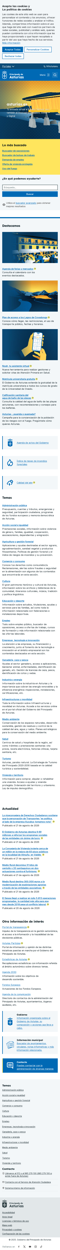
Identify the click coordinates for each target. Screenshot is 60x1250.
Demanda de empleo (13, 159)
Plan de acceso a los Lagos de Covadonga (24, 317)
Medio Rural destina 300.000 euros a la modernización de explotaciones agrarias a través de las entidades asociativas (24, 884)
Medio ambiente (10, 719)
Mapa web (7, 1225)
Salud (5, 739)
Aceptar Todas (14, 49)
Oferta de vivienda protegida (17, 164)
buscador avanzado (26, 203)
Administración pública (14, 505)
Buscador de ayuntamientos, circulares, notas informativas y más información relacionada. (35, 1046)
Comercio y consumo (13, 561)
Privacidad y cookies (12, 1229)
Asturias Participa (12, 943)
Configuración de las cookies (16, 1234)
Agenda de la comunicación (16, 994)
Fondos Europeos (11, 984)
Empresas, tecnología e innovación (21, 640)
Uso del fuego (9, 168)
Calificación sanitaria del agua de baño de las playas (16, 396)
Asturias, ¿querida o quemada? (19, 414)
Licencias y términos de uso (15, 1221)
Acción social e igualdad (15, 525)
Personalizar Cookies (38, 49)
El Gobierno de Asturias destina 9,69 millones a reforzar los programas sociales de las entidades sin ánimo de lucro (24, 835)
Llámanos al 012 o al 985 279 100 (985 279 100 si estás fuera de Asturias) (28, 1174)
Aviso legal (7, 1217)
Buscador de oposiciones (15, 150)
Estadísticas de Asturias (16, 959)
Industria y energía (12, 679)
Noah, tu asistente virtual (15, 366)
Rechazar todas (14, 56)
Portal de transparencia (15, 927)
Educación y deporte (13, 600)
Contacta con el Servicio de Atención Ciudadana (28, 1182)
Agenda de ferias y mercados (17, 268)
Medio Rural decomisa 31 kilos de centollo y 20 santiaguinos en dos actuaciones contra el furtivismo (20, 868)
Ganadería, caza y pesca (15, 660)
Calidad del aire (26, 482)
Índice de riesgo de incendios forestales (32, 463)
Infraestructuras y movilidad (17, 699)
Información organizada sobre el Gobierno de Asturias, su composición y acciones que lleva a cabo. (35, 1023)
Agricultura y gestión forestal (17, 541)
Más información (11, 42)
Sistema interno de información (20, 1188)
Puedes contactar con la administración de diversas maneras (35, 1067)
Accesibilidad (8, 1212)
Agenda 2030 (9, 972)
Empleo (6, 620)
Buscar (30, 194)
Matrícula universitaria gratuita (18, 379)
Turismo (6, 758)
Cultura (6, 581)
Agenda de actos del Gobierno (33, 442)
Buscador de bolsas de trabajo (18, 155)
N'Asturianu (52, 66)
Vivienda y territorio (12, 775)
